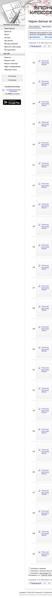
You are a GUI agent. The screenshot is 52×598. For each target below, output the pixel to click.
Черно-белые (9, 28)
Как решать (8, 41)
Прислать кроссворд (12, 47)
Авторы (7, 37)
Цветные (7, 31)
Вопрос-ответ (9, 60)
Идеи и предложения (12, 66)
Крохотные (46, 26)
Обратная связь (10, 70)
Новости (7, 57)
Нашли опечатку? (11, 63)
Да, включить (35, 37)
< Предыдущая (35, 46)
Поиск (6, 34)
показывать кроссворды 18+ (41, 573)
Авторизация (12, 80)
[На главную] (12, 11)
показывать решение (38, 568)
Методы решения (11, 44)
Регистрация (12, 76)
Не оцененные (9, 50)
